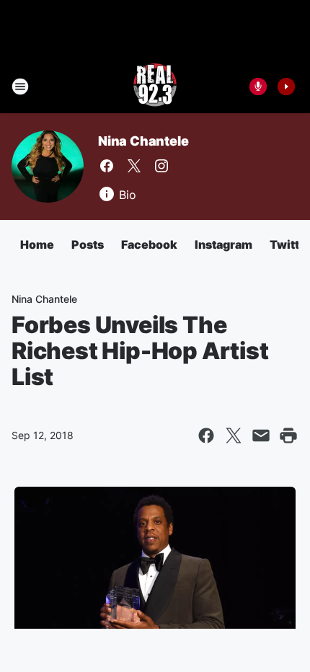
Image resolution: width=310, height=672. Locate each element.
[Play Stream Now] (286, 86)
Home (37, 244)
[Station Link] (155, 86)
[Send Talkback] (258, 86)
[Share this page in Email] (261, 435)
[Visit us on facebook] (106, 165)
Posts (87, 244)
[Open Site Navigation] (20, 86)
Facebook (149, 244)
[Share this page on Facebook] (206, 435)
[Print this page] (288, 435)
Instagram (223, 244)
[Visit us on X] (134, 165)
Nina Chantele (143, 141)
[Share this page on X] (233, 435)
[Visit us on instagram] (161, 165)
